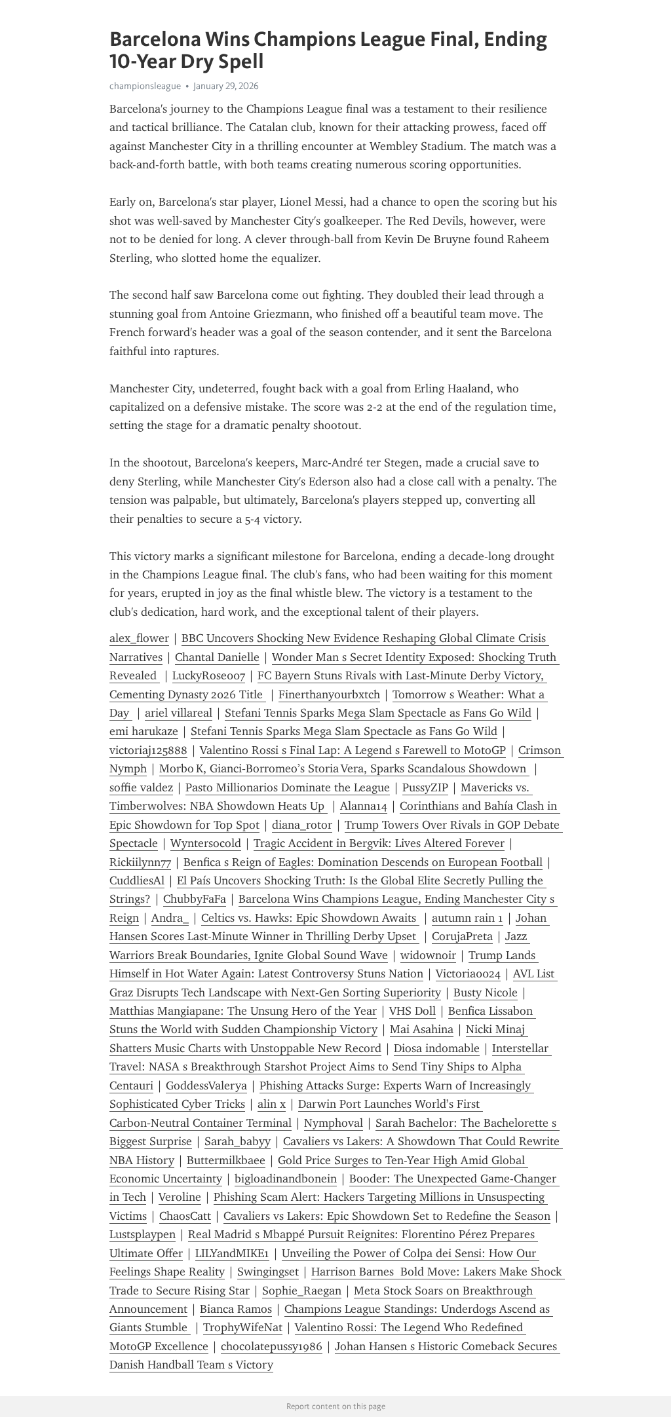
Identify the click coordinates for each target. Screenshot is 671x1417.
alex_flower (139, 638)
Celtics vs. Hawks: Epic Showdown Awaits (310, 918)
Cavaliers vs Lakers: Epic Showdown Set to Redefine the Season (386, 1216)
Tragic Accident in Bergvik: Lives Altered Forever (379, 843)
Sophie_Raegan (301, 1290)
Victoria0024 (468, 973)
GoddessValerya (206, 1085)
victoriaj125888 (148, 750)
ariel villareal (178, 713)
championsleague (145, 86)
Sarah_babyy (237, 1141)
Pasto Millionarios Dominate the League (287, 787)
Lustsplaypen (142, 1234)
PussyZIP (425, 787)
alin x (272, 1104)
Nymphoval (333, 1123)
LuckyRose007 (208, 675)
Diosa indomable (437, 1048)
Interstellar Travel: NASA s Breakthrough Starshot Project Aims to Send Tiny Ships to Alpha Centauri (330, 1067)
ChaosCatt (185, 1216)
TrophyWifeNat (242, 1327)
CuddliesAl (136, 880)
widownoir (428, 955)
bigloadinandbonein (286, 1178)
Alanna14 (363, 806)
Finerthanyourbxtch (329, 694)
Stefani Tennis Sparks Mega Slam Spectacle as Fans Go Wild (378, 713)
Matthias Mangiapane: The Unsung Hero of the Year (243, 1011)
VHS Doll (412, 1011)
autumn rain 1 (467, 918)
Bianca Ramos (236, 1309)
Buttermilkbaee (226, 1160)
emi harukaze (143, 731)
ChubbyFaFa (194, 899)
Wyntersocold (205, 843)
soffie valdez (141, 787)
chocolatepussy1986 (271, 1346)
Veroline (180, 1197)
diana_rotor (302, 825)
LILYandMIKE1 (232, 1253)
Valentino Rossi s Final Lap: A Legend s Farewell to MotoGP (353, 750)
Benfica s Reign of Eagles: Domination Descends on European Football (363, 862)
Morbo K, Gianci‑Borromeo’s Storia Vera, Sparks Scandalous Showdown (344, 768)
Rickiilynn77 (140, 862)
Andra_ (170, 918)
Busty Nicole (485, 992)
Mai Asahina (421, 1029)
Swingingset (268, 1271)
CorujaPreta (462, 936)
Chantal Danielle (217, 657)
